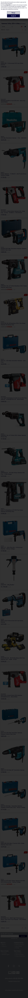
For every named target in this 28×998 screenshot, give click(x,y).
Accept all (13, 16)
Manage (13, 13)
